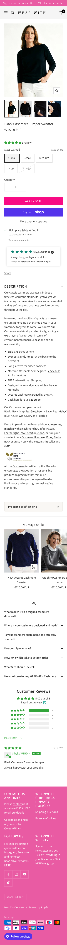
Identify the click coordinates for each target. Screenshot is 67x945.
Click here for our (24, 399)
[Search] (12, 12)
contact (17, 804)
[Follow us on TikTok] (8, 882)
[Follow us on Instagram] (16, 874)
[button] (13, 143)
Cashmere (19, 466)
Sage (49, 411)
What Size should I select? (19, 667)
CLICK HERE (23, 808)
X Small (12, 158)
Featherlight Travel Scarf (18, 433)
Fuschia (42, 416)
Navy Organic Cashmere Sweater (22, 580)
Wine (22, 416)
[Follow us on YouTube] (24, 874)
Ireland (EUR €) (14, 896)
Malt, (62, 411)
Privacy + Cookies (45, 818)
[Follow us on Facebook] (8, 874)
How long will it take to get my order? (26, 658)
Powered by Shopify (38, 907)
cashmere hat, (30, 429)
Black (7, 411)
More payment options (33, 221)
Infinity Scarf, (47, 429)
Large (11, 168)
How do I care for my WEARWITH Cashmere (30, 676)
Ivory (29, 416)
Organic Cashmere (19, 394)
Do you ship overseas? (17, 648)
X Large (27, 168)
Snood (40, 433)
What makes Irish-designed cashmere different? (26, 614)
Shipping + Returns (46, 812)
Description (15, 286)
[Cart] (61, 13)
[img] (12, 748)
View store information (19, 240)
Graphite (24, 411)
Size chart (57, 150)
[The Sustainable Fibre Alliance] (18, 453)
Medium (44, 158)
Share (7, 273)
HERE (7, 865)
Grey (33, 411)
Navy (15, 411)
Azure (14, 416)
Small (27, 158)
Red (55, 411)
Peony (41, 411)
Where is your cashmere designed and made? (31, 625)
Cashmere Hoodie (32, 437)
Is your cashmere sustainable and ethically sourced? (30, 637)
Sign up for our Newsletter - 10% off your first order (33, 3)
